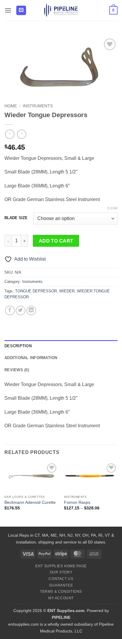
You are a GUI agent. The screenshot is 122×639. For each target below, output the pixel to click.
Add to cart (56, 240)
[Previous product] (21, 134)
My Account (61, 598)
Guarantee (61, 585)
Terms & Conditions (61, 591)
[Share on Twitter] (20, 310)
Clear (112, 208)
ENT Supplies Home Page (60, 566)
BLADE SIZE (16, 218)
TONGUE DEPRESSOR (36, 291)
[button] (8, 10)
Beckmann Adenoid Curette (30, 502)
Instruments (38, 106)
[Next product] (9, 134)
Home (10, 106)
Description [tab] (18, 346)
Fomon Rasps (77, 502)
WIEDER (67, 291)
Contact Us (61, 579)
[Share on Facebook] (10, 310)
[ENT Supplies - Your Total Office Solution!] (61, 10)
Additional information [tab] (30, 358)
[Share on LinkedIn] (31, 310)
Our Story (61, 572)
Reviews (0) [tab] (16, 370)
